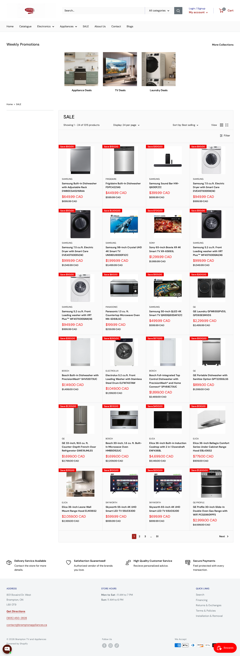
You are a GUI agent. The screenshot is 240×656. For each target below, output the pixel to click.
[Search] (178, 10)
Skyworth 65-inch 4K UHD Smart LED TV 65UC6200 (164, 508)
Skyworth (111, 502)
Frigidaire (111, 179)
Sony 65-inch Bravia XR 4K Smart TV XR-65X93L (165, 249)
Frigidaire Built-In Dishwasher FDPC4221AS (123, 185)
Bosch (65, 370)
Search (200, 594)
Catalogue (25, 26)
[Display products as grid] (221, 125)
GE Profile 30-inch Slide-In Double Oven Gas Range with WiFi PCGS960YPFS (210, 510)
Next (222, 536)
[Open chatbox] (7, 649)
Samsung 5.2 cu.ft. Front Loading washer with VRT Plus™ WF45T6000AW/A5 (77, 315)
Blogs (130, 26)
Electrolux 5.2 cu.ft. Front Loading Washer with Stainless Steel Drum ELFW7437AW (124, 379)
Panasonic (112, 307)
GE (194, 307)
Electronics (44, 26)
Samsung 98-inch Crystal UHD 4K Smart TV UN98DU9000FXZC (124, 251)
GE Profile (198, 502)
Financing (202, 600)
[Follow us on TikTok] (116, 645)
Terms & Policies (206, 610)
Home (10, 26)
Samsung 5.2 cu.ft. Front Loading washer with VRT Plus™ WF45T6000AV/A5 (208, 251)
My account (197, 12)
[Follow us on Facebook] (104, 645)
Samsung (67, 179)
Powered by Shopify (17, 643)
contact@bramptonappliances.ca (27, 625)
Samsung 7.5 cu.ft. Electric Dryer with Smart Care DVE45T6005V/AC (77, 251)
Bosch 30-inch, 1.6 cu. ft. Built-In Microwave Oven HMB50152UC (124, 446)
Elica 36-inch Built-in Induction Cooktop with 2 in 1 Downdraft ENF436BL (167, 446)
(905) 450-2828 (17, 618)
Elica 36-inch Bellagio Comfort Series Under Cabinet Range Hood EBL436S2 (211, 446)
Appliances (66, 26)
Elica (152, 438)
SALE (86, 26)
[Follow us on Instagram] (110, 645)
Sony (152, 242)
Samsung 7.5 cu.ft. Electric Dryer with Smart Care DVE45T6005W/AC (208, 187)
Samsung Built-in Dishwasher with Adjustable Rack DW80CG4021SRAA (79, 187)
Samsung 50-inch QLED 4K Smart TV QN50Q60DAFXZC (165, 313)
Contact (116, 26)
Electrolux (112, 370)
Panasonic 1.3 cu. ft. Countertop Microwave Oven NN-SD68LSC (123, 315)
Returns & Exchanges (208, 605)
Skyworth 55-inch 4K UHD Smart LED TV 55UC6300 (121, 508)
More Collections (223, 44)
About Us (100, 26)
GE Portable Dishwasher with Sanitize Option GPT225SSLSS (210, 377)
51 (157, 536)
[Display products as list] (226, 125)
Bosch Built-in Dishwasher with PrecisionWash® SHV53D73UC (80, 377)
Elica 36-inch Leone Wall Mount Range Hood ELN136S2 (79, 508)
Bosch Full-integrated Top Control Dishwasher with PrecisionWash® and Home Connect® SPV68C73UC (165, 381)
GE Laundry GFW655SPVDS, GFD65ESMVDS (209, 313)
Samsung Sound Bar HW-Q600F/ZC (164, 185)
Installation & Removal (209, 616)
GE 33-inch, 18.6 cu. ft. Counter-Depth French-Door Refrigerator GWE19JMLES (79, 446)
